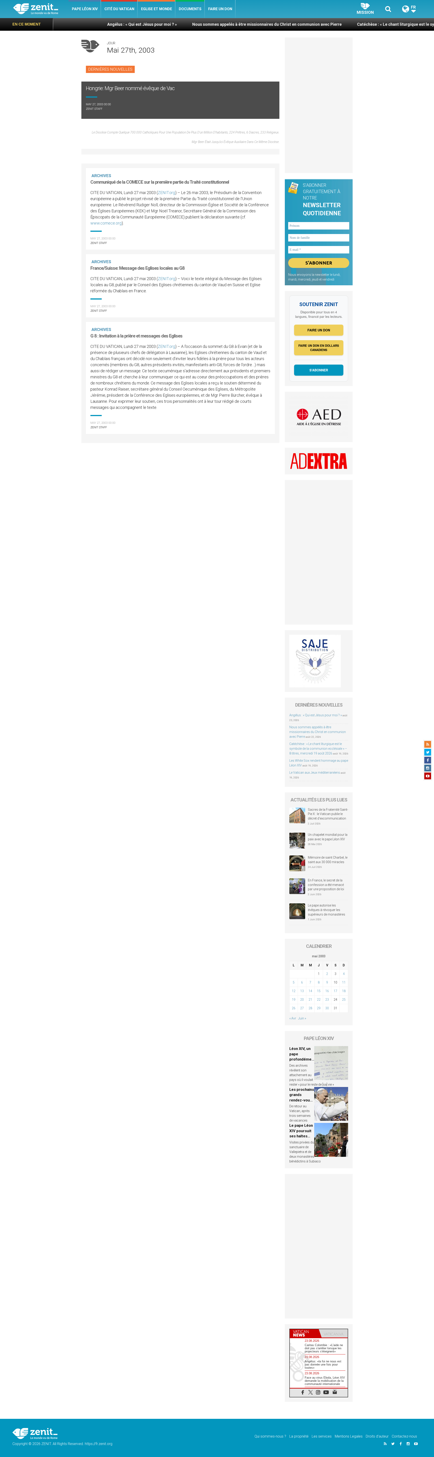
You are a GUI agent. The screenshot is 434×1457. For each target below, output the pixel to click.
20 (302, 999)
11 (344, 982)
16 (327, 991)
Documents (190, 9)
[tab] (304, 1333)
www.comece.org (106, 223)
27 (302, 1008)
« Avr (292, 1018)
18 (344, 991)
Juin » (302, 1018)
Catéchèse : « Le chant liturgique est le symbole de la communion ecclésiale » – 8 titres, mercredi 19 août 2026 (318, 748)
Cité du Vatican (119, 9)
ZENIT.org (166, 192)
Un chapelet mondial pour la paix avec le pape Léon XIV (327, 837)
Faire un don (220, 9)
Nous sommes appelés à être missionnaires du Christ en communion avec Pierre (207, 24)
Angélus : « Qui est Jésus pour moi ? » (83, 24)
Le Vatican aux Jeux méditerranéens (314, 772)
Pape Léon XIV (85, 9)
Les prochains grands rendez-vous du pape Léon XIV (301, 1100)
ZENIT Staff (94, 108)
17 (335, 991)
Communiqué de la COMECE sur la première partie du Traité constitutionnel (159, 182)
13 (302, 991)
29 (319, 1008)
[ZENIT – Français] (40, 9)
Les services (322, 1436)
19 (293, 999)
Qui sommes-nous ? (270, 1436)
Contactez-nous (404, 1436)
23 (327, 999)
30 (327, 1008)
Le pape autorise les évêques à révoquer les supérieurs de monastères (326, 910)
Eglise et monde (156, 9)
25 (344, 999)
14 (310, 991)
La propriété (299, 1436)
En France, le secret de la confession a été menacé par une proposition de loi (326, 884)
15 (319, 991)
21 (310, 999)
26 (293, 1008)
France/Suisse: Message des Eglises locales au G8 (137, 268)
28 (310, 1008)
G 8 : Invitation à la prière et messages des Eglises (136, 336)
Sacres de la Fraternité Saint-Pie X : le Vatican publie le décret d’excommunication (328, 814)
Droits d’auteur (377, 1436)
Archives (101, 175)
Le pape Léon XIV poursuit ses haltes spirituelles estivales (301, 1136)
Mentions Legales (349, 1436)
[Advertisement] (180, 467)
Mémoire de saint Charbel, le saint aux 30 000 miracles (327, 860)
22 (319, 999)
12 (293, 991)
